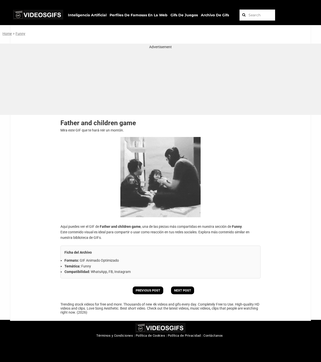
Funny (20, 34)
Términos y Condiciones (114, 335)
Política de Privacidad (184, 335)
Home (7, 34)
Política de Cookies (150, 335)
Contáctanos (213, 335)
